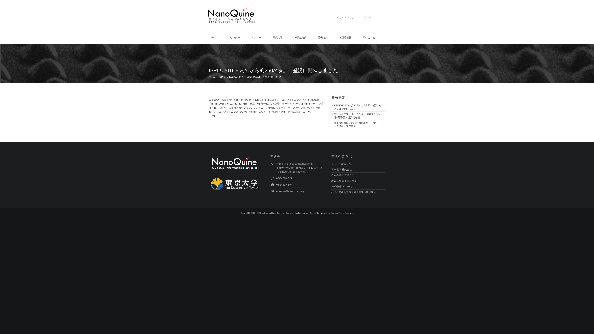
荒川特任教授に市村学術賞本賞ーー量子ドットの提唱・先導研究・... (358, 124)
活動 (221, 77)
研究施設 (301, 37)
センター (235, 37)
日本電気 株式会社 (341, 169)
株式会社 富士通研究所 (344, 181)
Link (211, 115)
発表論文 (323, 37)
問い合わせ (369, 37)
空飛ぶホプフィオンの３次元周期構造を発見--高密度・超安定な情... (357, 116)
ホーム (212, 37)
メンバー (256, 37)
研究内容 (278, 37)
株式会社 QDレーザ (342, 186)
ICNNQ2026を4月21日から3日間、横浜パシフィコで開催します (358, 107)
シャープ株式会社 (341, 164)
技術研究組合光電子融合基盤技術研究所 (353, 192)
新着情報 (346, 37)
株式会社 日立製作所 (342, 175)
